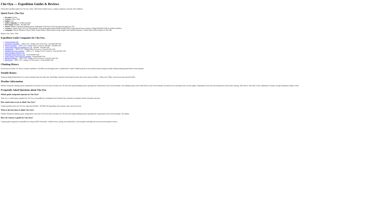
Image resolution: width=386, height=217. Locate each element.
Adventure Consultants (12, 44)
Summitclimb (9, 49)
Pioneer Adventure (11, 46)
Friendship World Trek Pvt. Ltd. (15, 55)
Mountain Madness (11, 58)
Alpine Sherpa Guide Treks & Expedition (18, 56)
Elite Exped (8, 60)
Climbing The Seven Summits (14, 51)
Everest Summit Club (11, 42)
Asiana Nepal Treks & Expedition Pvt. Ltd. (18, 47)
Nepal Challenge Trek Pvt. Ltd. (15, 53)
